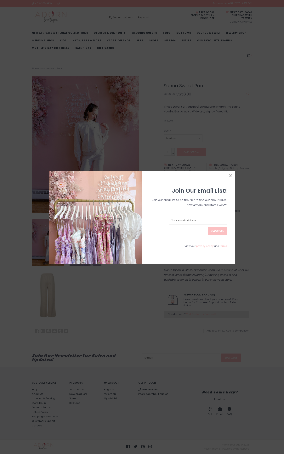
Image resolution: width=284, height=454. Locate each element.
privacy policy (204, 246)
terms (223, 246)
